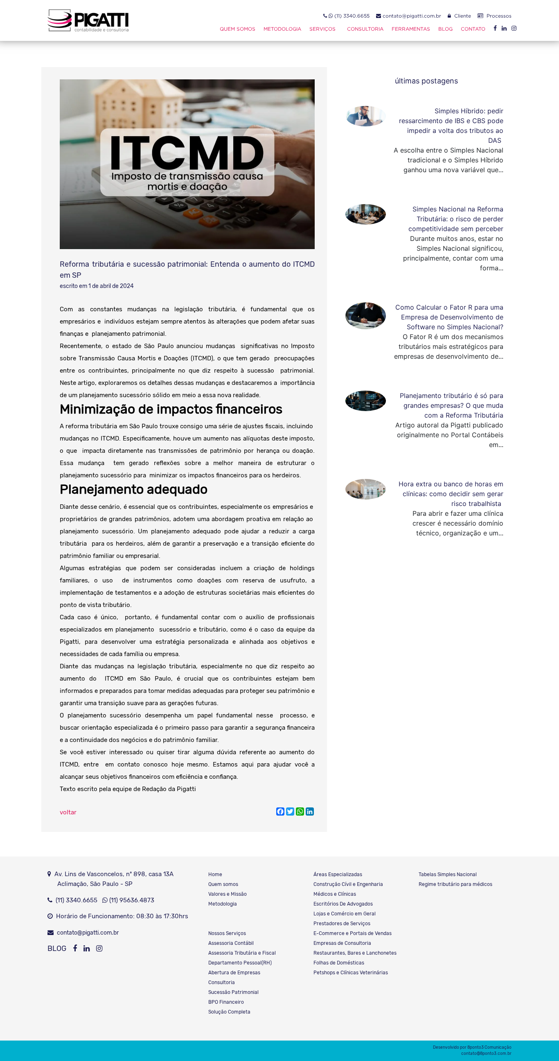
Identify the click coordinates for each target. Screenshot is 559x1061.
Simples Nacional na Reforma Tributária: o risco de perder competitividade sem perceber (455, 219)
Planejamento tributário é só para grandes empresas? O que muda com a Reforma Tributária (451, 405)
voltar (68, 812)
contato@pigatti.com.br (411, 15)
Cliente (461, 15)
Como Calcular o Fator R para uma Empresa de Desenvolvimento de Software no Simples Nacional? (449, 317)
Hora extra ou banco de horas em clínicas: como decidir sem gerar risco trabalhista (451, 494)
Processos (497, 15)
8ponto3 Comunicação (489, 1047)
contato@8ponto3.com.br (486, 1053)
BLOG (56, 948)
